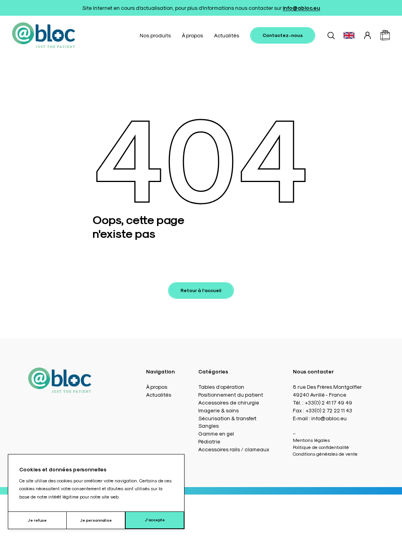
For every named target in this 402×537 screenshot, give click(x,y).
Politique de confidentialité (321, 447)
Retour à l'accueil (201, 290)
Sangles (208, 425)
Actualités (226, 35)
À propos (192, 35)
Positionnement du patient (230, 394)
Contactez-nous (283, 35)
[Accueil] (43, 35)
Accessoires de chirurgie (228, 402)
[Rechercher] (331, 35)
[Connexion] (367, 35)
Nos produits (155, 35)
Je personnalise (96, 520)
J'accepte (155, 519)
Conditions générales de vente (325, 453)
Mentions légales (311, 440)
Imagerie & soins (218, 410)
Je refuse (37, 520)
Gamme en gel (216, 433)
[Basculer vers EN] (349, 35)
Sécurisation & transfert (227, 418)
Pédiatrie (209, 441)
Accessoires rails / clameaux (233, 449)
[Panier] (385, 35)
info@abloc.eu (301, 8)
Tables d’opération (221, 387)
